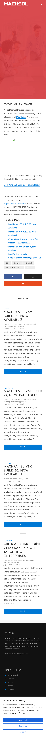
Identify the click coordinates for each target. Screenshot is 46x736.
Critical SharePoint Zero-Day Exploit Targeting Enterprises (22, 550)
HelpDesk (29, 263)
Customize (23, 726)
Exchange (17, 263)
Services (10, 682)
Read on (23, 371)
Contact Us (11, 689)
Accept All (23, 720)
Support (10, 686)
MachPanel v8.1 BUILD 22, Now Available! (23, 393)
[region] (23, 716)
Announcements (11, 324)
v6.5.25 (29, 267)
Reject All (23, 732)
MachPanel (21, 117)
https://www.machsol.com (15, 203)
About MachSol (13, 675)
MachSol (10, 654)
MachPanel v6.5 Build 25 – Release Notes (22, 185)
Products (11, 679)
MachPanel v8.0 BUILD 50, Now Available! (18, 470)
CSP (7, 263)
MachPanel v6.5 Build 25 (14, 267)
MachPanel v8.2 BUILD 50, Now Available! (18, 316)
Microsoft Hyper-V (17, 326)
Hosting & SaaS (23, 324)
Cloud (20, 560)
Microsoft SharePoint (11, 562)
